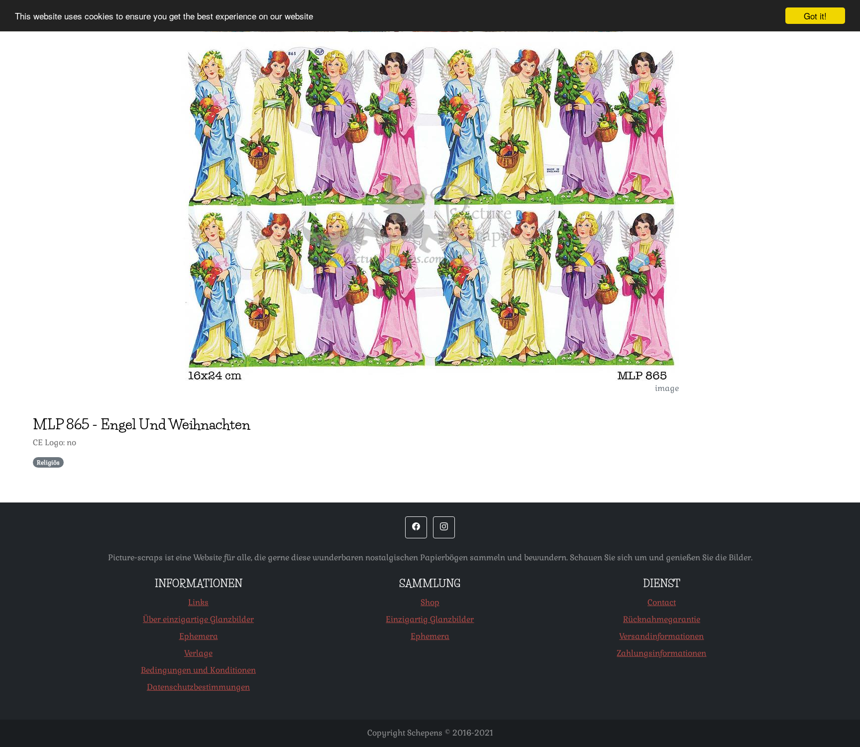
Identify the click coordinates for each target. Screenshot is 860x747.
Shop (430, 602)
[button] (416, 527)
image (667, 388)
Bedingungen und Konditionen (198, 670)
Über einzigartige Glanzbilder (198, 619)
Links (198, 602)
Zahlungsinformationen (661, 653)
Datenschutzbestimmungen (198, 687)
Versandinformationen (661, 636)
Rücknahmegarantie (661, 619)
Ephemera (198, 636)
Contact (661, 602)
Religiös (48, 463)
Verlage (198, 653)
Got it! (815, 15)
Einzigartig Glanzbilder (430, 619)
